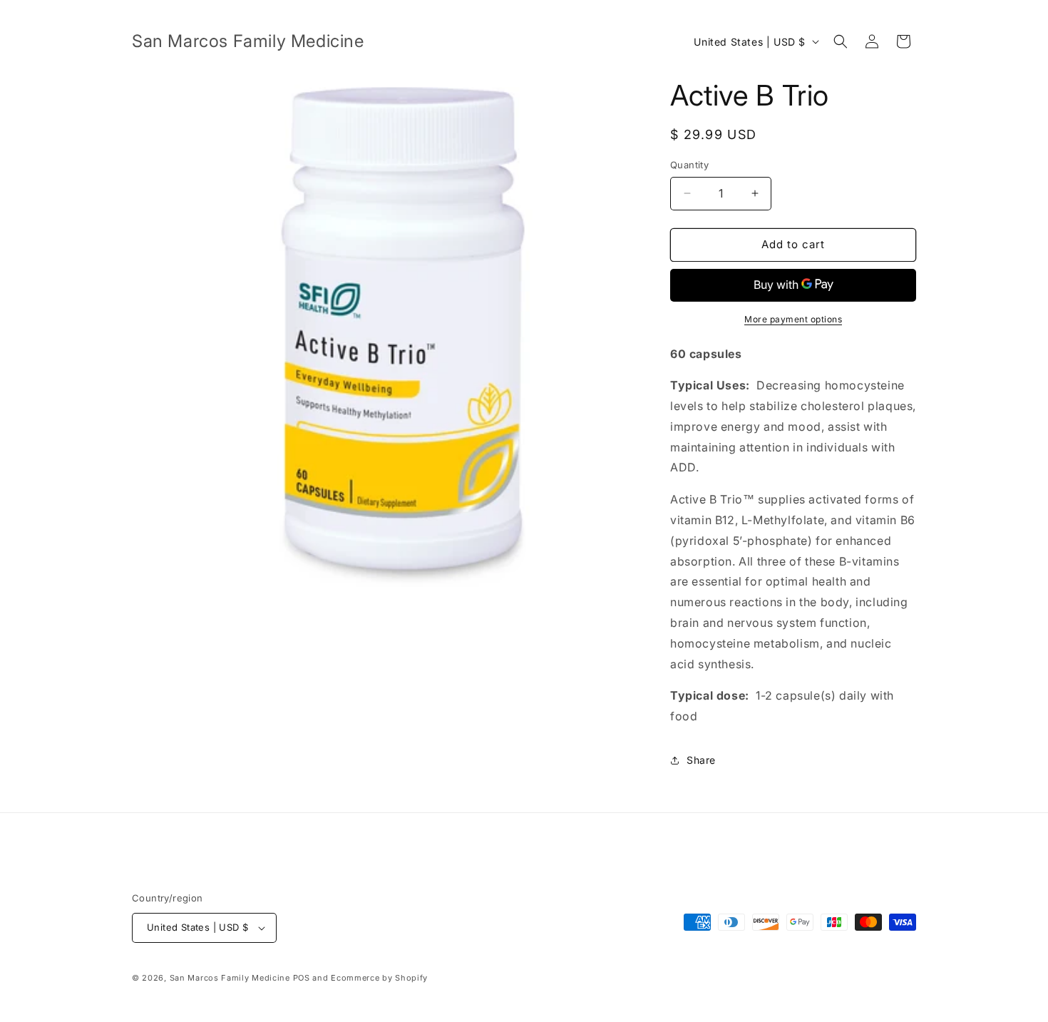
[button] (840, 41)
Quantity (689, 164)
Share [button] (701, 760)
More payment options (793, 319)
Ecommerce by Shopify (379, 978)
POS (301, 978)
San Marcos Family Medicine (230, 978)
